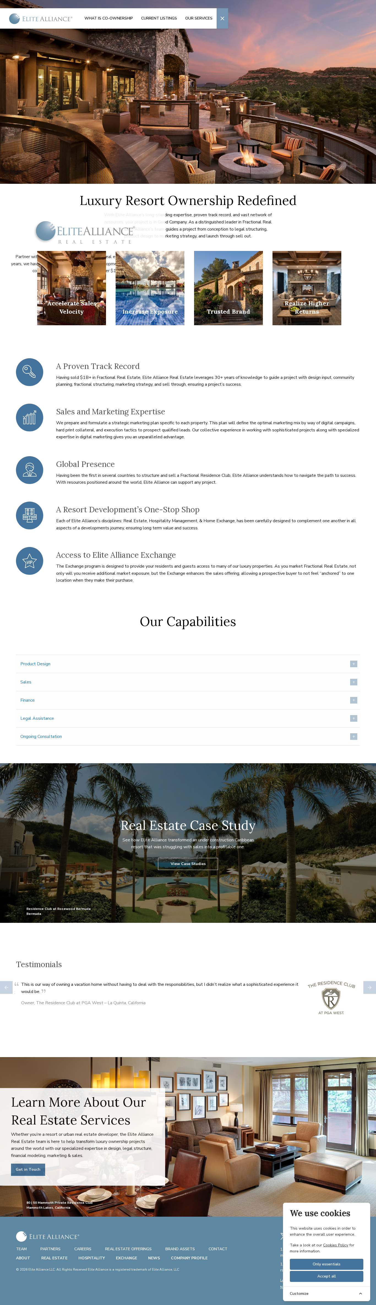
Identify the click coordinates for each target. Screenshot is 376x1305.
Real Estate (54, 1258)
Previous (6, 987)
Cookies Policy (335, 1245)
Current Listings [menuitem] (159, 18)
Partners (50, 1249)
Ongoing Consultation (41, 737)
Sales (25, 682)
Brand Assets (180, 1249)
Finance (27, 700)
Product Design (35, 664)
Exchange (126, 1258)
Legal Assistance (37, 718)
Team (21, 1249)
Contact (218, 1249)
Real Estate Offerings (128, 1249)
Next (369, 987)
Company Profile (189, 1258)
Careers (82, 1249)
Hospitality (91, 1258)
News (154, 1258)
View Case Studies (188, 863)
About (23, 1258)
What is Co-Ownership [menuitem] (109, 18)
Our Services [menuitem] (198, 18)
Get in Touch (28, 1169)
